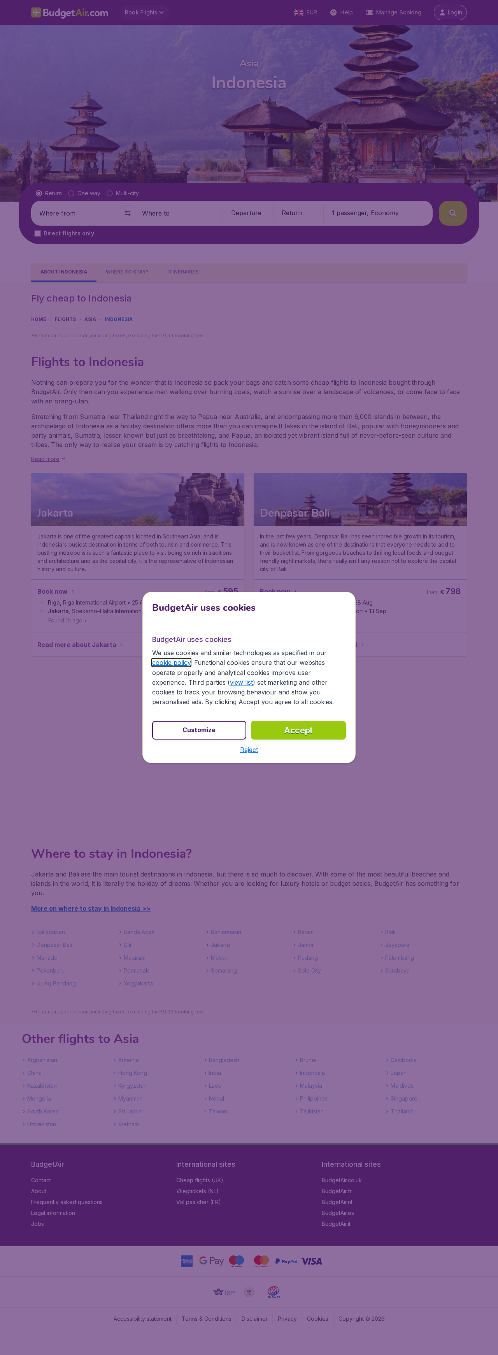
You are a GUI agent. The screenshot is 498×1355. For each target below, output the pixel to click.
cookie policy (171, 662)
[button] (249, 750)
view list (241, 682)
